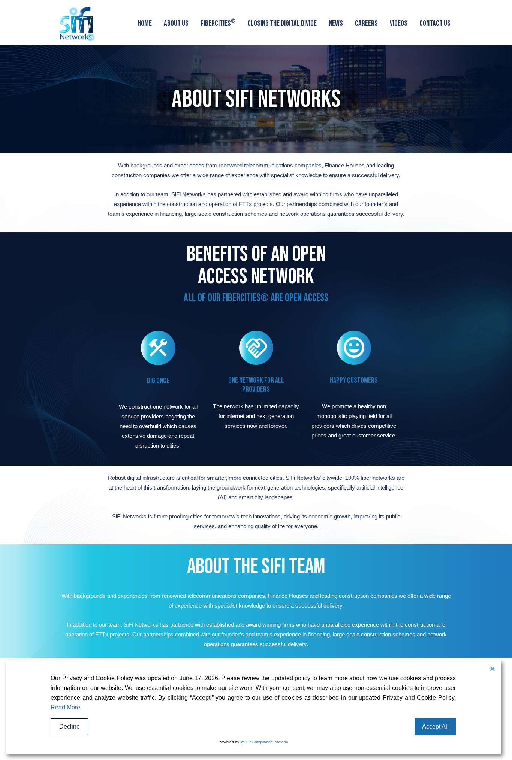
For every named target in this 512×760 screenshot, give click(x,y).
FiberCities (218, 23)
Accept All (435, 726)
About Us (176, 23)
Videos (398, 23)
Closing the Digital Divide (282, 23)
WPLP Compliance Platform (264, 742)
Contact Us (435, 23)
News (336, 23)
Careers (366, 23)
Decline (69, 726)
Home (145, 23)
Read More (65, 707)
